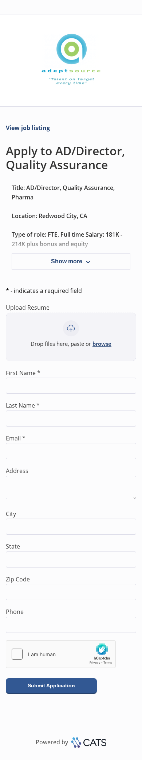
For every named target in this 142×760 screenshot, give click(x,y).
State (13, 546)
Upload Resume (28, 307)
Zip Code (18, 579)
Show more (66, 261)
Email (15, 438)
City (11, 514)
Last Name (23, 405)
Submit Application (51, 685)
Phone (15, 612)
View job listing (28, 128)
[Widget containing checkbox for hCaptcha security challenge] (61, 654)
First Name (23, 373)
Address (17, 471)
